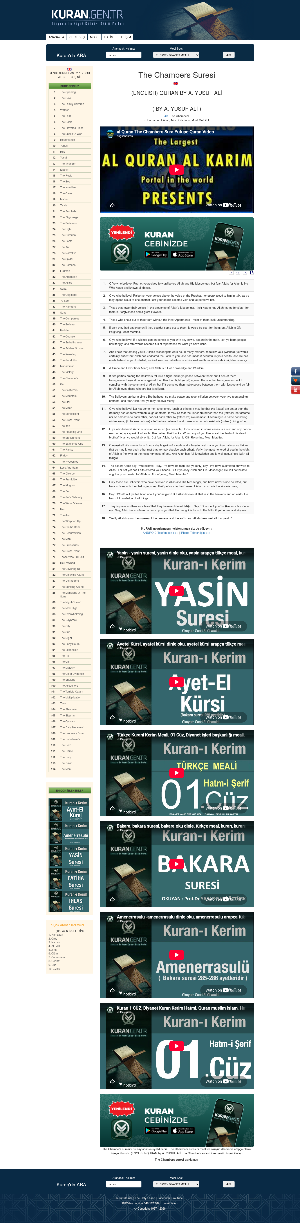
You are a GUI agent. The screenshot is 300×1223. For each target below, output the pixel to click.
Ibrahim (64, 169)
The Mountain (68, 396)
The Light (65, 229)
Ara (228, 55)
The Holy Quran (145, 1198)
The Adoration (68, 276)
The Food (66, 115)
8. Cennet (54, 961)
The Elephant (68, 715)
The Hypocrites (69, 461)
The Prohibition (69, 479)
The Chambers (69, 378)
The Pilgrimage (69, 217)
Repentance (67, 139)
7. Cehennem (57, 957)
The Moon (66, 407)
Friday (64, 455)
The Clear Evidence (72, 673)
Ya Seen (65, 300)
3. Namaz (54, 942)
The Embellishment (71, 342)
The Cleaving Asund (72, 574)
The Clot (65, 661)
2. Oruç (53, 938)
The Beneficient (69, 413)
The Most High (69, 608)
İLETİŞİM (125, 37)
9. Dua (52, 965)
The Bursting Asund (72, 586)
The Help (65, 745)
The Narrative (68, 253)
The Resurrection (70, 533)
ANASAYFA (56, 37)
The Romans (68, 265)
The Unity (66, 757)
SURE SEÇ (77, 37)
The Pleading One (71, 431)
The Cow (65, 98)
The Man (65, 539)
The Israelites (68, 187)
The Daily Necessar (72, 727)
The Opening (68, 92)
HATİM (108, 37)
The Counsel (68, 336)
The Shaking (67, 679)
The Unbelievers (70, 739)
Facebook (163, 1198)
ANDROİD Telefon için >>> (160, 532)
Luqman (65, 270)
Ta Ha (63, 205)
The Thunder (68, 163)
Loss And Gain (69, 467)
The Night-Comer (70, 602)
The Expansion (69, 649)
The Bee (65, 181)
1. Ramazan (56, 934)
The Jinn (65, 515)
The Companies (69, 318)
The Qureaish (68, 721)
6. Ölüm (53, 953)
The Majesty (67, 667)
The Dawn (66, 763)
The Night (66, 638)
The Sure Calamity (71, 497)
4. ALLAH (54, 946)
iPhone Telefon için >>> (196, 532)
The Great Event (70, 420)
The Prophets (68, 211)
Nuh (62, 509)
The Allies (66, 282)
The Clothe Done (70, 527)
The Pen (65, 491)
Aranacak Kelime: (123, 48)
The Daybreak (68, 620)
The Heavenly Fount (72, 733)
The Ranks (66, 449)
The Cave (66, 193)
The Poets (66, 241)
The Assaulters (69, 685)
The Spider (66, 259)
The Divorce (67, 473)
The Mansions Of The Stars (73, 594)
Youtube (177, 1198)
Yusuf (63, 157)
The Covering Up (70, 568)
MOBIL (94, 37)
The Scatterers (69, 390)
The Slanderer (68, 709)
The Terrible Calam (71, 691)
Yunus (64, 145)
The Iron (65, 426)
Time (63, 703)
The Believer (67, 324)
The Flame (66, 751)
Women (64, 110)
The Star (65, 402)
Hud (62, 151)
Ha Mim (64, 330)
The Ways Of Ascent (72, 503)
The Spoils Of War (71, 133)
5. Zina (53, 949)
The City (65, 626)
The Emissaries (69, 545)
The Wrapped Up (70, 521)
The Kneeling (68, 354)
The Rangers (68, 306)
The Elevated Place (71, 128)
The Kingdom (68, 485)
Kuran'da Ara (124, 1198)
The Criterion (68, 235)
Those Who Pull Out (72, 557)
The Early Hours (70, 644)
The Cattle (66, 122)
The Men (65, 769)
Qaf (62, 384)
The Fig (64, 655)
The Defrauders (69, 580)
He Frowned (67, 563)
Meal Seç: (176, 48)
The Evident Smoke (71, 348)
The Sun (65, 632)
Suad (63, 312)
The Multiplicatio (70, 697)
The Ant (64, 247)
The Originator (68, 294)
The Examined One (71, 443)
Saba (63, 288)
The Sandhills (68, 360)
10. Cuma (54, 968)
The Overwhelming (71, 614)
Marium (64, 199)
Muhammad (67, 366)
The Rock (66, 175)
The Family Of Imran (72, 104)
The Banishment (70, 437)
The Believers (68, 223)
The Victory (67, 372)
